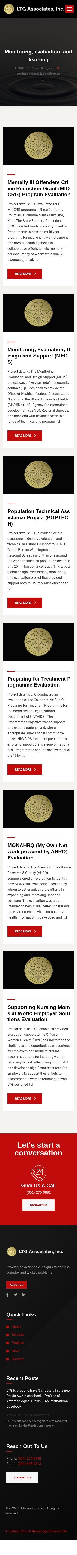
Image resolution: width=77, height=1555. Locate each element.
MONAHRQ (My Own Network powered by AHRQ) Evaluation (37, 851)
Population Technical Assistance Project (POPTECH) (38, 517)
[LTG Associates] (34, 9)
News (16, 1351)
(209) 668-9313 (29, 1464)
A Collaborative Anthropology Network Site (36, 1531)
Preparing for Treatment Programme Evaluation (39, 682)
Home (19, 68)
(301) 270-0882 (39, 1192)
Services (18, 1335)
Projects (18, 1343)
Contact (18, 1359)
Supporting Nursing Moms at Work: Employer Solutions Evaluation (38, 1013)
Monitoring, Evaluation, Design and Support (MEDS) (38, 356)
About (16, 1327)
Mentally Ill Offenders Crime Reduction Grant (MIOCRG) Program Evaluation (39, 188)
